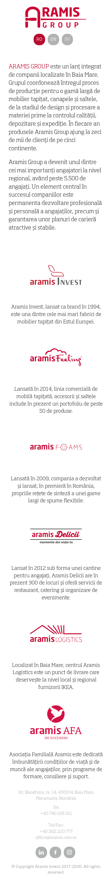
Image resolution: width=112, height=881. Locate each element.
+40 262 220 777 (56, 831)
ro (39, 39)
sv (67, 39)
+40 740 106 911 (56, 813)
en (53, 39)
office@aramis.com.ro (56, 837)
